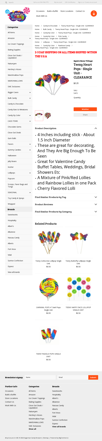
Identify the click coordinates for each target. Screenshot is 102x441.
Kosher (11, 167)
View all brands (14, 272)
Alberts (10, 243)
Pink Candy (62, 36)
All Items (11, 32)
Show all (32, 429)
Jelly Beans (12, 161)
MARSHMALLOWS (15, 81)
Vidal (10, 255)
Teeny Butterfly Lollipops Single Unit (78, 262)
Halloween (12, 155)
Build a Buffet (52, 11)
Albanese (11, 232)
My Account (58, 2)
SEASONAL (12, 192)
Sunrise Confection (15, 260)
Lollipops (11, 173)
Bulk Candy (12, 98)
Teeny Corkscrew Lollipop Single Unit (48, 262)
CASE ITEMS (13, 121)
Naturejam (12, 63)
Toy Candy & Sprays (16, 198)
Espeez (11, 266)
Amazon (11, 38)
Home (37, 26)
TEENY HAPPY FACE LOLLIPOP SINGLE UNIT (78, 308)
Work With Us (41, 16)
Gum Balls (12, 138)
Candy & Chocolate (15, 104)
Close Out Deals (14, 132)
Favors (10, 144)
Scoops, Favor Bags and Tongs (17, 185)
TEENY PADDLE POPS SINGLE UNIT (48, 355)
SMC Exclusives (14, 86)
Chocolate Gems (14, 127)
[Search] (6, 2)
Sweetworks (13, 214)
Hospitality (12, 220)
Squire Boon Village (83, 60)
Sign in (80, 2)
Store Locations (66, 11)
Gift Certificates (70, 2)
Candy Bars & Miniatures (18, 109)
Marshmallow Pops (15, 75)
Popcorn (11, 178)
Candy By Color (14, 115)
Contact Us (80, 11)
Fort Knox (12, 249)
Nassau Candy (13, 237)
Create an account (91, 2)
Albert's (11, 226)
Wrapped (11, 204)
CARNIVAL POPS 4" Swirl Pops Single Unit (48, 308)
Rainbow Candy (64, 45)
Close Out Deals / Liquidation (15, 56)
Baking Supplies (14, 49)
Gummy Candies (14, 150)
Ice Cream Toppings (16, 44)
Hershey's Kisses (14, 69)
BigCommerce (63, 438)
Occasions (40, 11)
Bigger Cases (13, 92)
